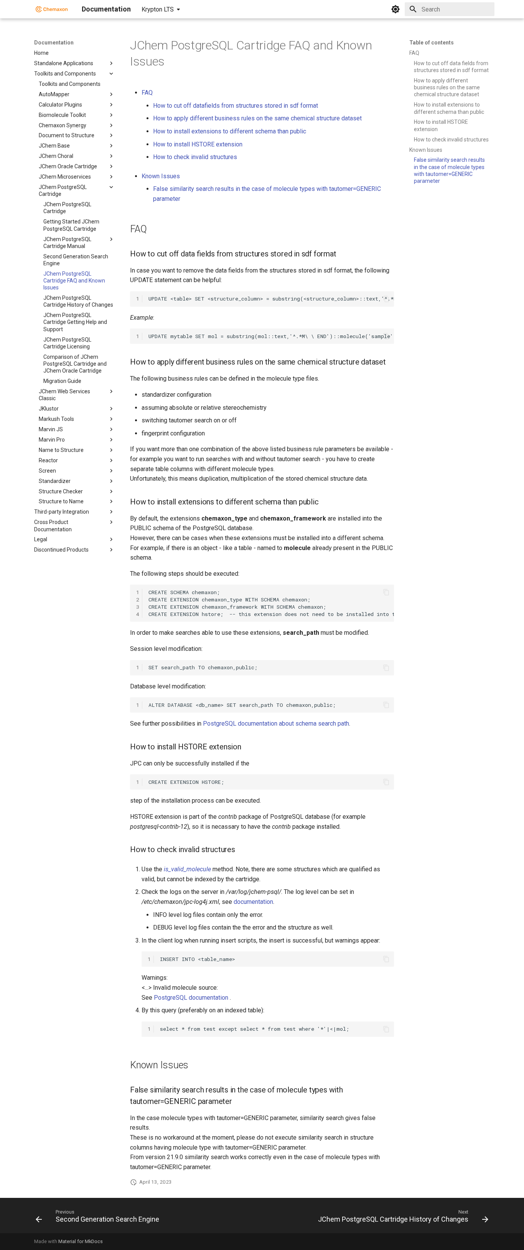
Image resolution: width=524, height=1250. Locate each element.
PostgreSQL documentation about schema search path (276, 723)
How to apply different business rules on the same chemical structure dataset (257, 118)
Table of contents (431, 42)
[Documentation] (52, 9)
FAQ (147, 92)
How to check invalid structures (195, 157)
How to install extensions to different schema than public (229, 131)
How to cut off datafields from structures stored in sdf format (235, 105)
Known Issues (161, 176)
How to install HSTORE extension (197, 144)
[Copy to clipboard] (386, 299)
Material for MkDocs (80, 1241)
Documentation (54, 42)
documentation (253, 901)
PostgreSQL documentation (191, 997)
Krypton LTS (158, 9)
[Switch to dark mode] (395, 9)
